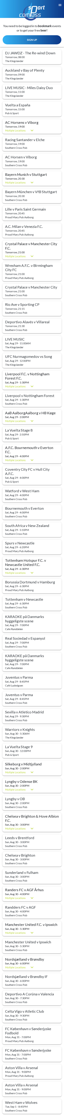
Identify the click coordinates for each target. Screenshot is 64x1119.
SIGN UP (32, 39)
